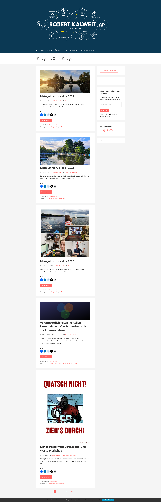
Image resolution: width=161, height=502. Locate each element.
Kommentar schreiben (71, 101)
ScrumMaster (69, 363)
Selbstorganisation (53, 127)
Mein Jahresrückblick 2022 (57, 96)
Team (75, 363)
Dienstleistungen (46, 50)
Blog (37, 50)
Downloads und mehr (87, 50)
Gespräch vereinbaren (71, 50)
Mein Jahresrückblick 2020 (57, 261)
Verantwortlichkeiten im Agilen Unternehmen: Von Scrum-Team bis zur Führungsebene (63, 326)
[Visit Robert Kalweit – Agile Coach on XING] (104, 131)
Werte (56, 483)
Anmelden (104, 110)
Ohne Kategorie (53, 125)
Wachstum (62, 127)
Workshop (61, 483)
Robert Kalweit (57, 101)
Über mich (58, 50)
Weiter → (73, 491)
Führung (51, 363)
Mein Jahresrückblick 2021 (57, 167)
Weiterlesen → (46, 120)
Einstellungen (108, 499)
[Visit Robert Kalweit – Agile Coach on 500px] (107, 131)
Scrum (64, 363)
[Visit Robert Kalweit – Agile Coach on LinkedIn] (101, 131)
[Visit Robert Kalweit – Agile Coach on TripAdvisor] (111, 131)
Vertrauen (51, 483)
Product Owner (58, 363)
